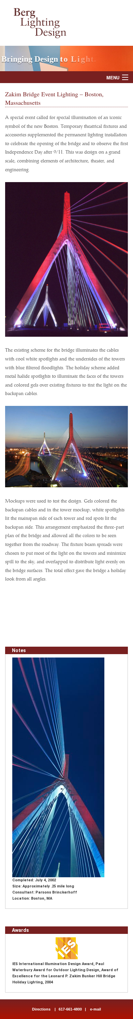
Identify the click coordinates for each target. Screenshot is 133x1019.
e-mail (95, 1009)
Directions (41, 1009)
